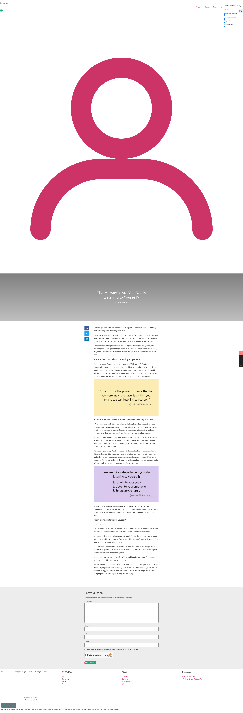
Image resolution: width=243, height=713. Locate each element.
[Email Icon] (8, 705)
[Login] (121, 270)
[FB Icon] (3, 705)
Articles (206, 7)
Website (87, 641)
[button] (86, 328)
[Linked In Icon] (13, 705)
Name (87, 626)
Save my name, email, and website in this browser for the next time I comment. (112, 649)
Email (86, 634)
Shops (198, 7)
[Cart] (1, 10)
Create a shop (217, 7)
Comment (88, 601)
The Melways (128, 568)
